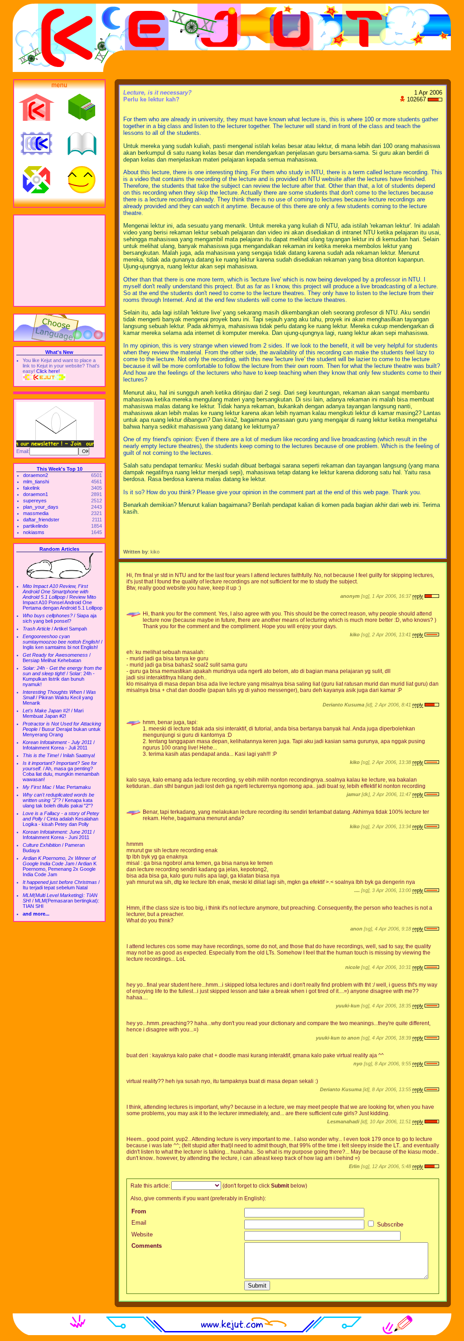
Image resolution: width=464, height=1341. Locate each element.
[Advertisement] (59, 260)
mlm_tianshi (36, 481)
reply (417, 596)
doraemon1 (35, 494)
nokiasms (33, 532)
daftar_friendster (41, 519)
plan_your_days (40, 507)
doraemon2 (35, 475)
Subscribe (389, 1224)
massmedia (35, 513)
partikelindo (35, 526)
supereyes (35, 500)
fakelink (31, 488)
